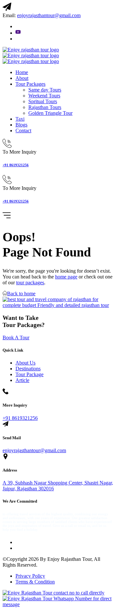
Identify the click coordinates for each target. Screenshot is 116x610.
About (21, 78)
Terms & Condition (35, 581)
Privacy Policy (30, 576)
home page (66, 276)
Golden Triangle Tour (50, 113)
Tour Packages (30, 84)
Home (21, 72)
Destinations (28, 368)
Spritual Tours (42, 101)
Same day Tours (44, 90)
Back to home (21, 293)
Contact (23, 130)
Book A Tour (16, 337)
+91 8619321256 (16, 165)
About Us (25, 362)
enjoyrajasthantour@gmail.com (34, 450)
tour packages (30, 282)
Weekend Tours (44, 95)
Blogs (21, 124)
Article (22, 380)
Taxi (19, 119)
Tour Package (29, 374)
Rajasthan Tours (44, 107)
